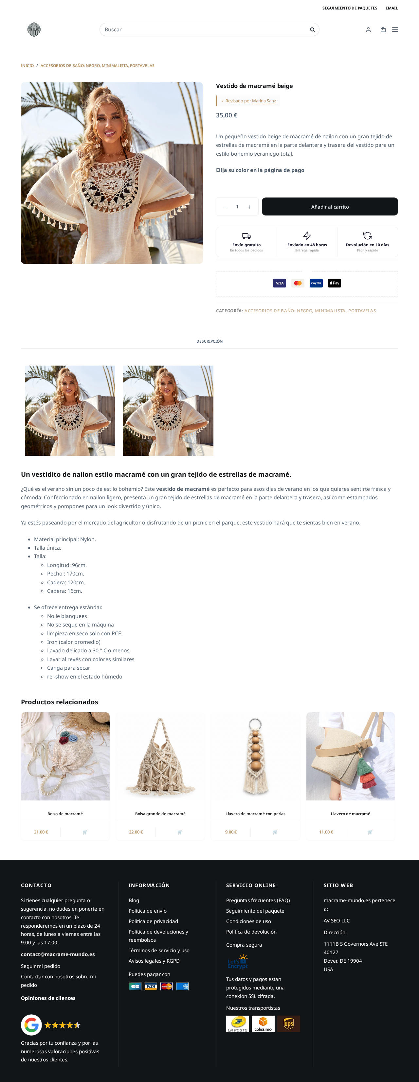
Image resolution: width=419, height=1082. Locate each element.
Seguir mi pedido (40, 966)
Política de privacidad (153, 921)
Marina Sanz (264, 101)
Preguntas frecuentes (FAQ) (258, 900)
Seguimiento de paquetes (349, 8)
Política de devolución (251, 931)
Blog (134, 900)
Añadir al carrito (330, 206)
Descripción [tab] (209, 341)
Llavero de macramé (350, 813)
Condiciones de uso (248, 921)
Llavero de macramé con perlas (255, 813)
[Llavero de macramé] (350, 756)
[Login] (368, 29)
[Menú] (395, 29)
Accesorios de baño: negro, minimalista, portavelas (310, 311)
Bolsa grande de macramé (160, 813)
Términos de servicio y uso (159, 950)
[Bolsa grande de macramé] (160, 756)
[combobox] (205, 29)
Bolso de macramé (65, 813)
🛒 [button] (85, 832)
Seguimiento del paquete (255, 910)
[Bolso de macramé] (65, 756)
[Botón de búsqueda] (312, 29)
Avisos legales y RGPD (154, 960)
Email (392, 8)
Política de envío (148, 910)
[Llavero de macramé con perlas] (255, 756)
